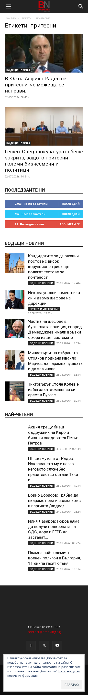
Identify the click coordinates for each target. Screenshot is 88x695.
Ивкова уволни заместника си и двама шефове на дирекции (54, 298)
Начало (10, 18)
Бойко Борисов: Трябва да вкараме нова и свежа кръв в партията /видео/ (54, 500)
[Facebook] (31, 645)
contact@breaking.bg (44, 632)
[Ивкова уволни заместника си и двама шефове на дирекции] (14, 299)
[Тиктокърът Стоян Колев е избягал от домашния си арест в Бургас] (14, 391)
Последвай (71, 203)
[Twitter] (44, 645)
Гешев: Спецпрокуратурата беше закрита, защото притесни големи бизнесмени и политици (44, 161)
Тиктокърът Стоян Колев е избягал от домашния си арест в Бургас (53, 389)
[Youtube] (57, 645)
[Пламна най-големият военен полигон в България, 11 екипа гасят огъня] (14, 559)
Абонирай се (70, 224)
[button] (8, 6)
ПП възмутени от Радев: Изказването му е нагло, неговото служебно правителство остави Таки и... (53, 469)
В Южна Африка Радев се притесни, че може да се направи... (35, 85)
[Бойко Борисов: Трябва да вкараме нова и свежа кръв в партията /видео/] (14, 502)
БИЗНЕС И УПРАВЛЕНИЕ (44, 309)
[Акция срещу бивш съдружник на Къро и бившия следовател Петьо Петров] (14, 434)
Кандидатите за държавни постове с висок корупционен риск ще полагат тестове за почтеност (53, 266)
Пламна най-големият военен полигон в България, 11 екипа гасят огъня (54, 558)
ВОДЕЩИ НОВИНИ (18, 70)
